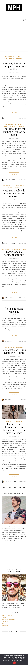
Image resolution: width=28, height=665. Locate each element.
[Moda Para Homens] (14, 7)
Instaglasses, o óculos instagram (14, 253)
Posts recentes (19, 487)
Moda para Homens (10, 118)
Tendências (9, 421)
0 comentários (22, 481)
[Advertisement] (14, 32)
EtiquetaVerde (20, 304)
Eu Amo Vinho (5, 621)
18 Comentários (22, 399)
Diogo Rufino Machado (10, 481)
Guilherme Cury (9, 297)
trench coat (18, 421)
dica (15, 124)
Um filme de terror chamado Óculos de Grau (14, 131)
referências (20, 126)
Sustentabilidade (17, 306)
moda (10, 188)
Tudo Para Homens (7, 615)
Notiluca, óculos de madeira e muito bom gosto (14, 193)
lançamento (8, 58)
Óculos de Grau (18, 58)
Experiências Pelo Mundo (8, 619)
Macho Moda (5, 625)
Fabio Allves (8, 399)
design (15, 56)
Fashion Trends (6, 617)
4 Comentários (22, 118)
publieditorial (14, 61)
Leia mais (14, 112)
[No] (26, 659)
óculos (23, 249)
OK (14, 662)
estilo (20, 56)
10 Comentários (22, 179)
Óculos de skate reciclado (14, 310)
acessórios (8, 56)
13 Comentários (22, 243)
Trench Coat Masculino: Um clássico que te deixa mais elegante (14, 428)
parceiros (16, 188)
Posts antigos (8, 487)
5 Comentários (22, 298)
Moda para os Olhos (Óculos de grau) (14, 351)
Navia (3, 623)
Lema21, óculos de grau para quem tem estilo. (14, 66)
